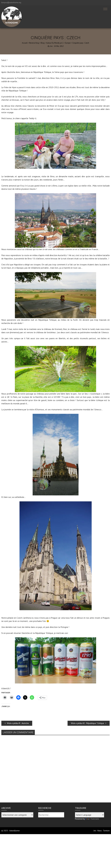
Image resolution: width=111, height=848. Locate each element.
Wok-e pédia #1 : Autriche (18, 723)
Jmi (51, 46)
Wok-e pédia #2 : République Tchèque (87, 723)
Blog (42, 43)
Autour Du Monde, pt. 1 (54, 43)
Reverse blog (34, 43)
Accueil (24, 43)
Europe (68, 43)
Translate (94, 819)
